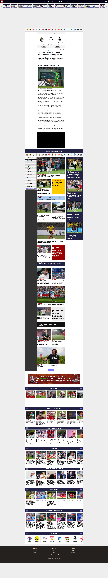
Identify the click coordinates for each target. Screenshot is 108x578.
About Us (35, 550)
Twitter (73, 550)
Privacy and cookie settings (54, 554)
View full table (31, 188)
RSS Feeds (73, 554)
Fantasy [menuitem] (61, 1)
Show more (51, 370)
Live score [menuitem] (47, 1)
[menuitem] (13, 1)
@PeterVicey (46, 50)
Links (73, 555)
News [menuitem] (39, 1)
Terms (54, 550)
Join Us (34, 554)
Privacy (54, 552)
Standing (57, 46)
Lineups (43, 46)
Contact (34, 552)
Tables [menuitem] (54, 1)
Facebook (73, 552)
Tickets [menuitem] (68, 1)
